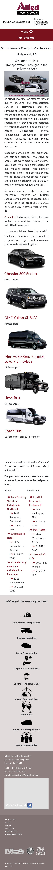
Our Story (10, 820)
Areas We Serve (13, 834)
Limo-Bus (12, 398)
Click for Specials (16, 805)
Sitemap (8, 864)
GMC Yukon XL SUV (20, 318)
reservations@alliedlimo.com (25, 775)
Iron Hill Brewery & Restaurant (35, 501)
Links (8, 825)
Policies (9, 828)
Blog (7, 822)
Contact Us (11, 831)
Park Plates (39, 530)
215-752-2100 (27, 38)
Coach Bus (13, 431)
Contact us (10, 217)
